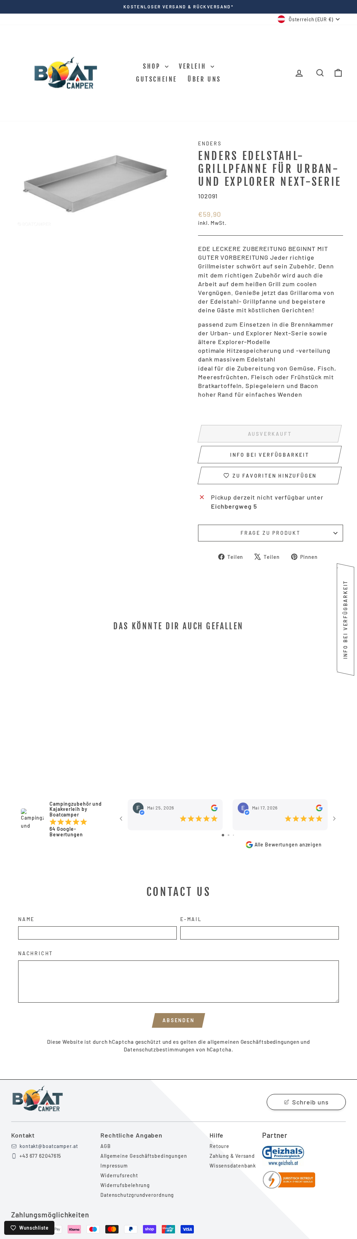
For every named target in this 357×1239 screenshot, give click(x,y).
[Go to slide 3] (233, 835)
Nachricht (35, 953)
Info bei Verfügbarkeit (269, 455)
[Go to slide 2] (228, 835)
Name (26, 919)
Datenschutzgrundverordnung (137, 1195)
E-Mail (191, 919)
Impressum (114, 1166)
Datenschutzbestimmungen (159, 1049)
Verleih (194, 66)
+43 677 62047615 (40, 1156)
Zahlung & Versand (232, 1156)
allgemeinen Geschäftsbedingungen (253, 1042)
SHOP (153, 66)
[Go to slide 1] (223, 835)
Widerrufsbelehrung (125, 1185)
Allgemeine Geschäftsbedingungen (143, 1156)
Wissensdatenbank (233, 1166)
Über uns (204, 79)
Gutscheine (156, 79)
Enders (210, 143)
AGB (105, 1146)
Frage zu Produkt (271, 533)
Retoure (219, 1146)
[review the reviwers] (214, 808)
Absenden (178, 1020)
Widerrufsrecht (119, 1175)
